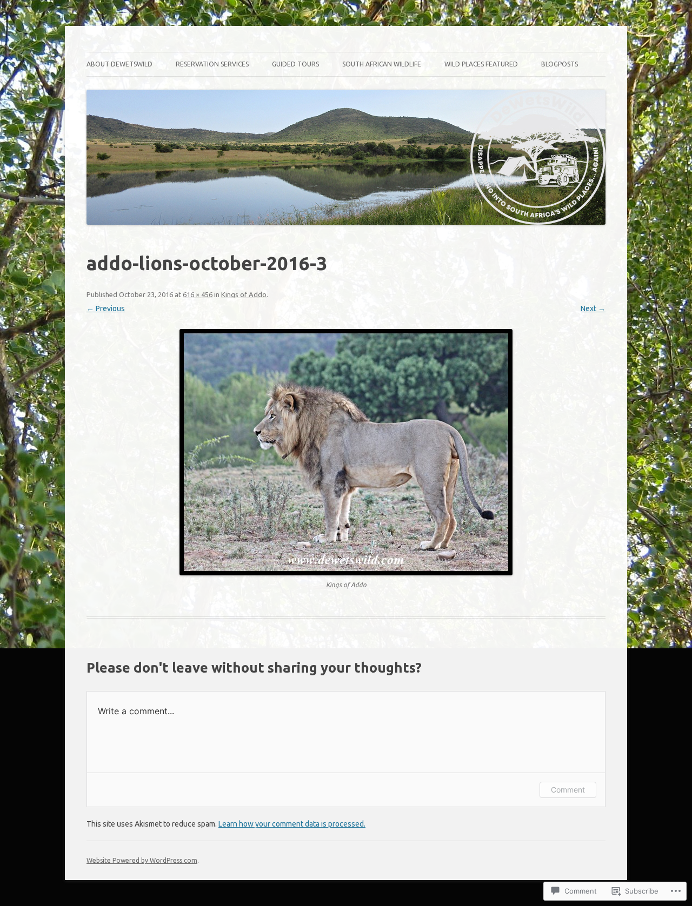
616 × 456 (197, 294)
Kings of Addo (244, 294)
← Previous (105, 308)
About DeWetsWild (119, 64)
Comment (568, 789)
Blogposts (559, 64)
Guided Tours (295, 64)
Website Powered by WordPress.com (141, 860)
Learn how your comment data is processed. (291, 824)
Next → (593, 308)
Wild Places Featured (481, 64)
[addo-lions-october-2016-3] (346, 452)
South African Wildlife (381, 64)
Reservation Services (212, 64)
